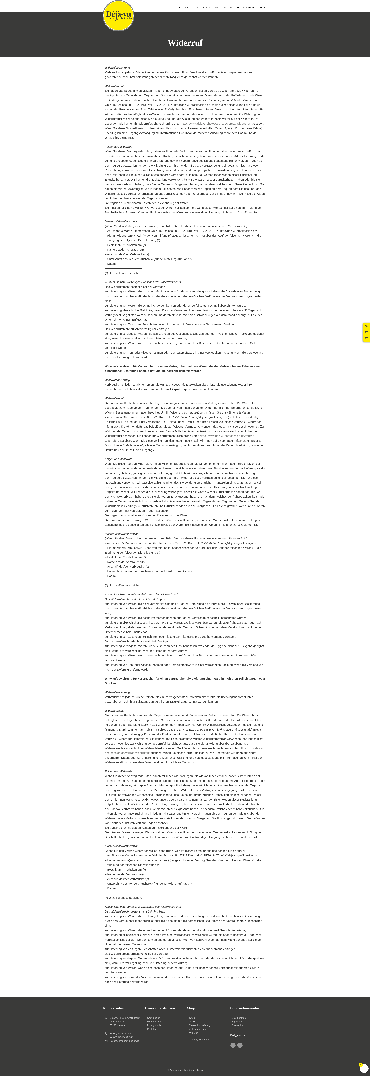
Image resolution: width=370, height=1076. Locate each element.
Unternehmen (239, 1018)
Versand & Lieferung (199, 1025)
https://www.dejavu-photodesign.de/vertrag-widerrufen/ (216, 123)
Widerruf (193, 1033)
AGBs (192, 1021)
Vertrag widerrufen (200, 1039)
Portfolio (151, 1029)
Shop (192, 1018)
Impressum (237, 1021)
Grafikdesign (153, 1018)
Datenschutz (238, 1025)
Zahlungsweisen (197, 1029)
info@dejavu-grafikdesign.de (124, 1041)
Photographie (154, 1025)
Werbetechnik (154, 1021)
